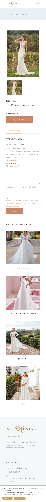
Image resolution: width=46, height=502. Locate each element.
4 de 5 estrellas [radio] (13, 163)
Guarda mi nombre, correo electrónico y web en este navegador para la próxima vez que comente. (22, 203)
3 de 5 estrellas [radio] (11, 163)
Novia (17, 15)
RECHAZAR (19, 498)
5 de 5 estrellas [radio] (15, 163)
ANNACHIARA (23, 268)
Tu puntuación (12, 160)
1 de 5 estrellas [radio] (7, 163)
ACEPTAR (7, 498)
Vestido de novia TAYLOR (23, 314)
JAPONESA (23, 359)
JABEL (23, 404)
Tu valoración (12, 166)
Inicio (8, 15)
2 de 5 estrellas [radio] (9, 163)
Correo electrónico (31, 187)
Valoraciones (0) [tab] (13, 130)
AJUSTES (29, 494)
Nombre (10, 187)
